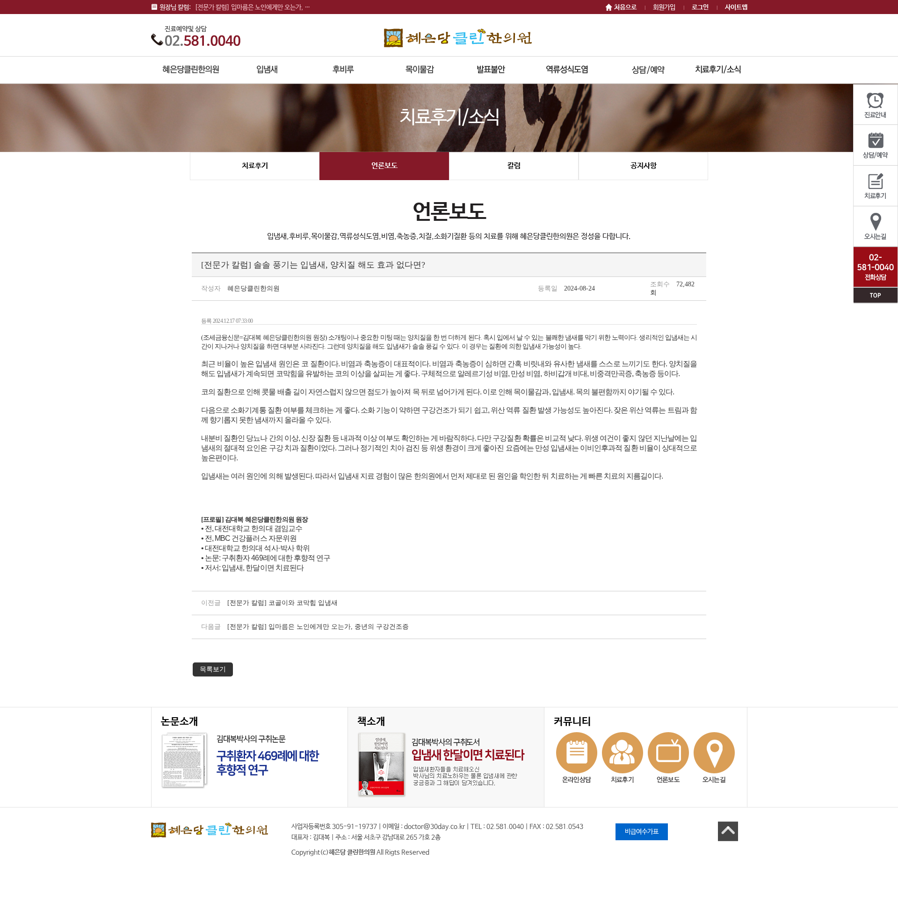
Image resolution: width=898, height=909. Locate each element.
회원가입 (664, 7)
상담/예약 (876, 145)
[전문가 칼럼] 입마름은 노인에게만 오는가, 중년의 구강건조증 (318, 626)
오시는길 (876, 226)
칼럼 (514, 165)
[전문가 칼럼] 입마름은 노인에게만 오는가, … (252, 7)
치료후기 (876, 186)
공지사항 (643, 165)
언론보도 (384, 165)
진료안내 (876, 105)
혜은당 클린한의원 (458, 37)
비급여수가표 (642, 832)
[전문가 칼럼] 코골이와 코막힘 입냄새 (282, 602)
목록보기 (213, 669)
